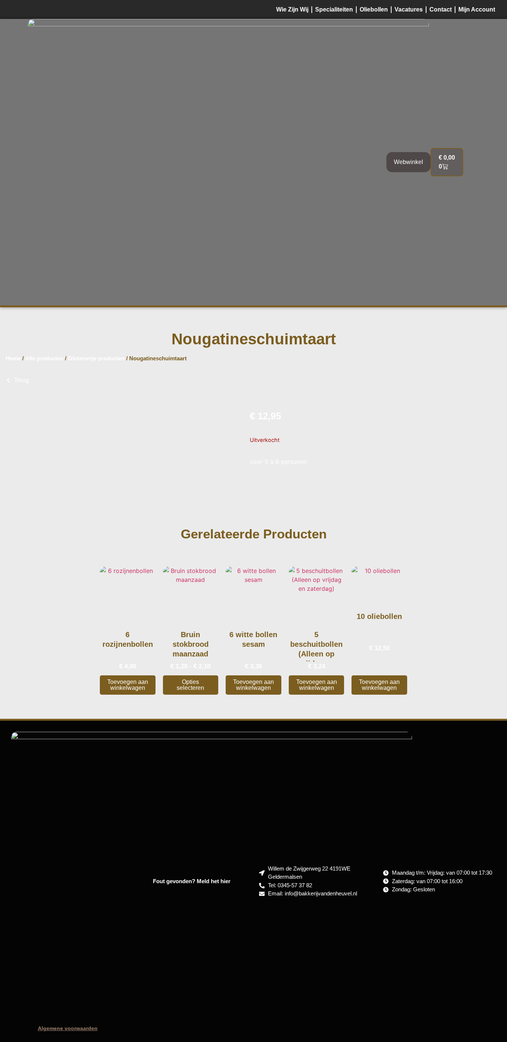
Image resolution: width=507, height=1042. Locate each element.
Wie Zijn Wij (292, 9)
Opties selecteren (190, 685)
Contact (440, 9)
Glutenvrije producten (96, 358)
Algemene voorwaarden (68, 1028)
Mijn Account (476, 9)
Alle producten (44, 358)
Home (13, 358)
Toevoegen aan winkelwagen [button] (127, 685)
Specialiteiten (334, 9)
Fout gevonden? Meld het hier (191, 881)
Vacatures (409, 9)
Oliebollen (374, 9)
